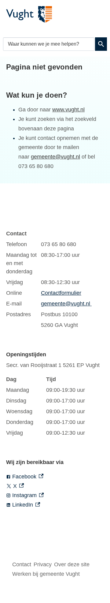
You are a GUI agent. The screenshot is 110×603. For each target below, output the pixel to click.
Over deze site (72, 564)
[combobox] (48, 44)
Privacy (43, 564)
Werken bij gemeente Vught (46, 574)
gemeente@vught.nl (55, 157)
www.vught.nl (68, 110)
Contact (21, 564)
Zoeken (101, 44)
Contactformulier (61, 293)
